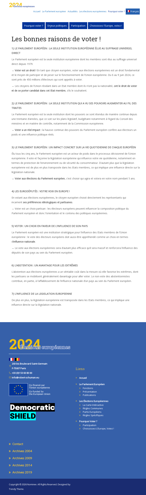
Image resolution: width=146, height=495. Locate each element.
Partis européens (92, 411)
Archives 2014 (22, 465)
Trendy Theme (16, 489)
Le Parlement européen (54, 11)
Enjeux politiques (57, 25)
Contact (17, 444)
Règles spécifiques (93, 415)
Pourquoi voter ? (116, 11)
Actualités (72, 11)
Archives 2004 (22, 451)
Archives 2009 (22, 458)
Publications (89, 395)
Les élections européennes (92, 11)
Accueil (36, 11)
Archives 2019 (22, 472)
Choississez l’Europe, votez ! (106, 25)
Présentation (90, 391)
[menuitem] (133, 12)
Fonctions (88, 388)
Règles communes (93, 408)
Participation (78, 25)
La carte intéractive (93, 405)
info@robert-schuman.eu (25, 377)
